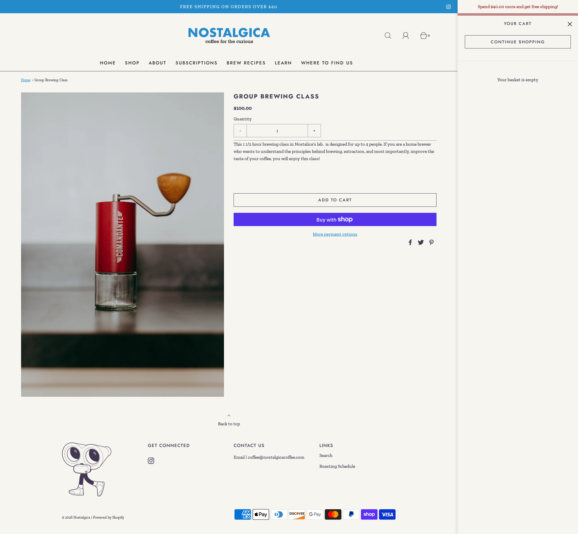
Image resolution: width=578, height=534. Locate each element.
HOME (108, 63)
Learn (283, 63)
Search (325, 455)
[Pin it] (430, 242)
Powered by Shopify (108, 517)
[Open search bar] (391, 35)
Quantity (243, 119)
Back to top (229, 424)
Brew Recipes (246, 63)
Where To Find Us (327, 63)
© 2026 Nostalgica (76, 517)
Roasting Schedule (337, 466)
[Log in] (409, 35)
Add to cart (335, 200)
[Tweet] (419, 242)
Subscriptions (197, 63)
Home (25, 80)
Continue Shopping (518, 42)
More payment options (335, 234)
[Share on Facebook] (409, 242)
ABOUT (157, 63)
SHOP (132, 63)
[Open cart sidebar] (569, 24)
